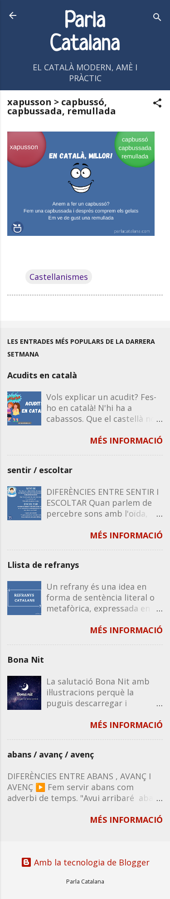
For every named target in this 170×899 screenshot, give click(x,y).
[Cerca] (157, 18)
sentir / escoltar (40, 469)
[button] (157, 104)
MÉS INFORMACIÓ (126, 440)
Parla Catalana (85, 32)
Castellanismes (58, 276)
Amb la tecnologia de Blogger (91, 862)
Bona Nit (25, 659)
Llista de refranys (43, 564)
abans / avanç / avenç (50, 754)
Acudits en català (42, 375)
